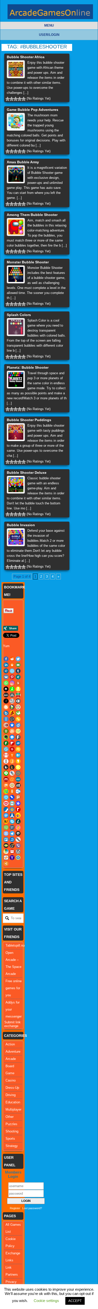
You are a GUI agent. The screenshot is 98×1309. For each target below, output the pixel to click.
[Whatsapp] (6, 682)
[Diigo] (18, 725)
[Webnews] (12, 851)
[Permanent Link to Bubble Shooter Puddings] (16, 432)
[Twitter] (18, 658)
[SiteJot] (6, 821)
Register (15, 1208)
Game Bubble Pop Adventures (32, 110)
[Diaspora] (12, 725)
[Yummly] (18, 682)
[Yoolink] (18, 857)
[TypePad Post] (6, 845)
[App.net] (12, 695)
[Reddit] (12, 658)
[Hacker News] (12, 755)
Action (10, 1044)
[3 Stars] (16, 99)
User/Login (49, 35)
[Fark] (18, 737)
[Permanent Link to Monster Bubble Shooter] (16, 274)
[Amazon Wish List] (18, 688)
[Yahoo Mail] (12, 857)
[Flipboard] (12, 743)
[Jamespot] (12, 761)
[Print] (12, 664)
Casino (11, 1080)
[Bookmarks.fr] (18, 707)
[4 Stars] (20, 99)
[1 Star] (8, 99)
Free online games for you (14, 988)
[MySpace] (18, 785)
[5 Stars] (24, 99)
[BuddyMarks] (12, 713)
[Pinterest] (12, 676)
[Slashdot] (18, 821)
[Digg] (6, 670)
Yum (6, 646)
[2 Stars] (12, 99)
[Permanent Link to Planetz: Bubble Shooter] (16, 380)
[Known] (18, 767)
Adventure (13, 1051)
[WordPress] (18, 851)
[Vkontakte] (6, 676)
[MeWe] (18, 779)
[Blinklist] (18, 701)
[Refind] (6, 815)
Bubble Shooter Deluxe (26, 473)
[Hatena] (18, 755)
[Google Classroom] (18, 749)
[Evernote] (6, 737)
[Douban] (6, 731)
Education (13, 1102)
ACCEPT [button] (75, 1301)
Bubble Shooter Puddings (29, 420)
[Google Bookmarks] (12, 749)
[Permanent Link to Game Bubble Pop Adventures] (16, 122)
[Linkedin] (6, 664)
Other (10, 1117)
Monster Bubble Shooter (28, 262)
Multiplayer (13, 1109)
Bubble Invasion (21, 525)
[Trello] (6, 839)
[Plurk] (18, 797)
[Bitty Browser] (12, 701)
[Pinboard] (12, 797)
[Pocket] (6, 803)
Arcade (11, 1059)
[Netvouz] (6, 791)
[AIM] (12, 688)
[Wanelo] (6, 851)
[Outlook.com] (18, 791)
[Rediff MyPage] (18, 809)
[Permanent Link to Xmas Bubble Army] (16, 174)
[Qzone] (12, 809)
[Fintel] (6, 743)
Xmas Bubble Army (23, 162)
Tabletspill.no (15, 945)
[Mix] (6, 785)
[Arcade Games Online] (50, 13)
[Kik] (6, 767)
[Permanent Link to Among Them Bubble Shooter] (16, 227)
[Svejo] (18, 827)
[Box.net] (6, 713)
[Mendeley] (6, 779)
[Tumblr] (18, 670)
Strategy (12, 1146)
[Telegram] (12, 833)
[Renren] (12, 815)
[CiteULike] (6, 719)
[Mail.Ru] (18, 773)
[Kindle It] (12, 767)
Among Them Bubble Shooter (32, 215)
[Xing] (18, 676)
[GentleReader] (6, 749)
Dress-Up (12, 1088)
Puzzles (11, 1124)
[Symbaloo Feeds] (6, 833)
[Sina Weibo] (18, 815)
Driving (11, 1095)
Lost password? (32, 1208)
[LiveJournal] (12, 773)
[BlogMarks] (12, 707)
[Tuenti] (12, 839)
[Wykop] (6, 857)
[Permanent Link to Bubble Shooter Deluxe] (16, 485)
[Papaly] (6, 797)
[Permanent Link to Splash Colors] (16, 327)
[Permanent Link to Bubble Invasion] (16, 537)
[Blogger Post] (6, 707)
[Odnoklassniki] (12, 791)
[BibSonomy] (6, 701)
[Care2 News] (18, 713)
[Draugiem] (12, 731)
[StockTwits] (12, 827)
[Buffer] (6, 688)
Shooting (12, 1131)
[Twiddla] (18, 839)
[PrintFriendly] (12, 803)
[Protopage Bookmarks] (18, 803)
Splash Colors (19, 315)
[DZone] (18, 731)
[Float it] (12, 670)
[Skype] (12, 821)
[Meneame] (12, 779)
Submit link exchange (12, 1024)
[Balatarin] (18, 695)
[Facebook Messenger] (12, 737)
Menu (49, 25)
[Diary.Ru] (6, 725)
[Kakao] (18, 761)
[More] (6, 863)
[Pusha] (6, 809)
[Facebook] (6, 658)
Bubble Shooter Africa (25, 57)
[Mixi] (12, 785)
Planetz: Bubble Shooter (27, 367)
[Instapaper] (6, 761)
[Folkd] (18, 743)
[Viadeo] (12, 845)
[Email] (18, 664)
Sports (10, 1138)
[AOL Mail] (6, 695)
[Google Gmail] (6, 755)
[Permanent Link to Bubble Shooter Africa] (16, 69)
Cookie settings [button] (46, 1300)
